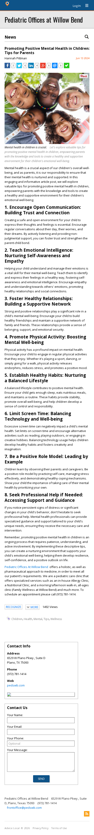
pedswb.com (16, 685)
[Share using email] (54, 67)
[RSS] (86, 814)
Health (28, 619)
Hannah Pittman (16, 58)
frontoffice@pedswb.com (24, 808)
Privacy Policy (40, 828)
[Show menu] (85, 6)
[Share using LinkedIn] (31, 67)
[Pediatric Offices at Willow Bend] (9, 695)
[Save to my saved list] (66, 67)
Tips (46, 619)
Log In (77, 6)
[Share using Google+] (43, 67)
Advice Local (12, 828)
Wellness (56, 619)
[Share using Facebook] (7, 67)
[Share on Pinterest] (83, 77)
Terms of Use (59, 828)
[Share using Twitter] (19, 67)
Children (16, 619)
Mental (38, 619)
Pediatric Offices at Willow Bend (44, 19)
